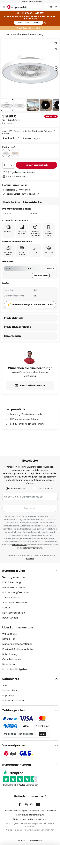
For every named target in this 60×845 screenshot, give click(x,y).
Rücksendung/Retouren (15, 592)
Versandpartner (14, 745)
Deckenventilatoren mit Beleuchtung (24, 34)
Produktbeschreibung (17, 327)
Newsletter (8, 639)
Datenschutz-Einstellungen (15, 810)
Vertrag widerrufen (14, 577)
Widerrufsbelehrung (13, 700)
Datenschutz (9, 690)
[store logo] (19, 7)
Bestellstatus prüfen (13, 587)
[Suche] (51, 7)
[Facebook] (21, 804)
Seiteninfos (10, 679)
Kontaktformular (19, 544)
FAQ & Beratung (11, 582)
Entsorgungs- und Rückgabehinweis (30, 819)
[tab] (30, 594)
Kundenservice (13, 571)
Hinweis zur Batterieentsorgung (30, 815)
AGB (4, 685)
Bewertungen (12, 336)
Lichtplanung (9, 654)
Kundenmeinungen (16, 765)
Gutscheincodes (11, 659)
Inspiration (8, 669)
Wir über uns (9, 634)
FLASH (28, 22)
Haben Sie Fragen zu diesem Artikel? (32, 304)
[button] (7, 105)
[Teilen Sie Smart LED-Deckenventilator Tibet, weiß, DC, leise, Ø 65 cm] (55, 49)
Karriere (7, 649)
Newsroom (8, 664)
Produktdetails (13, 318)
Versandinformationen (15, 602)
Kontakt (7, 607)
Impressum (8, 695)
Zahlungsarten (10, 597)
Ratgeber (21, 669)
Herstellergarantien (13, 612)
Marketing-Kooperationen (17, 644)
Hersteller (30, 558)
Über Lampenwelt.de (17, 627)
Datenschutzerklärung (32, 548)
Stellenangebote (23, 649)
